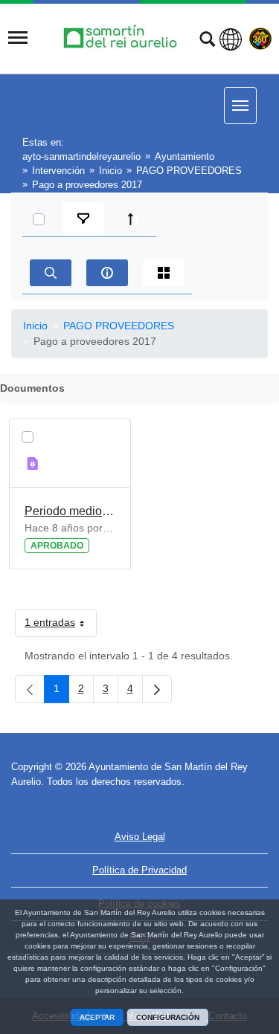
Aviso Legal (140, 836)
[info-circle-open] (107, 272)
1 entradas (61, 625)
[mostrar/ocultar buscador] (207, 41)
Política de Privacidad (139, 870)
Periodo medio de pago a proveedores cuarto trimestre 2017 (70, 511)
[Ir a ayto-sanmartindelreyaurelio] (122, 37)
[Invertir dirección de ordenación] (134, 219)
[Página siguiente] (157, 689)
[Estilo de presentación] (164, 272)
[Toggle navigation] (18, 38)
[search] (50, 272)
